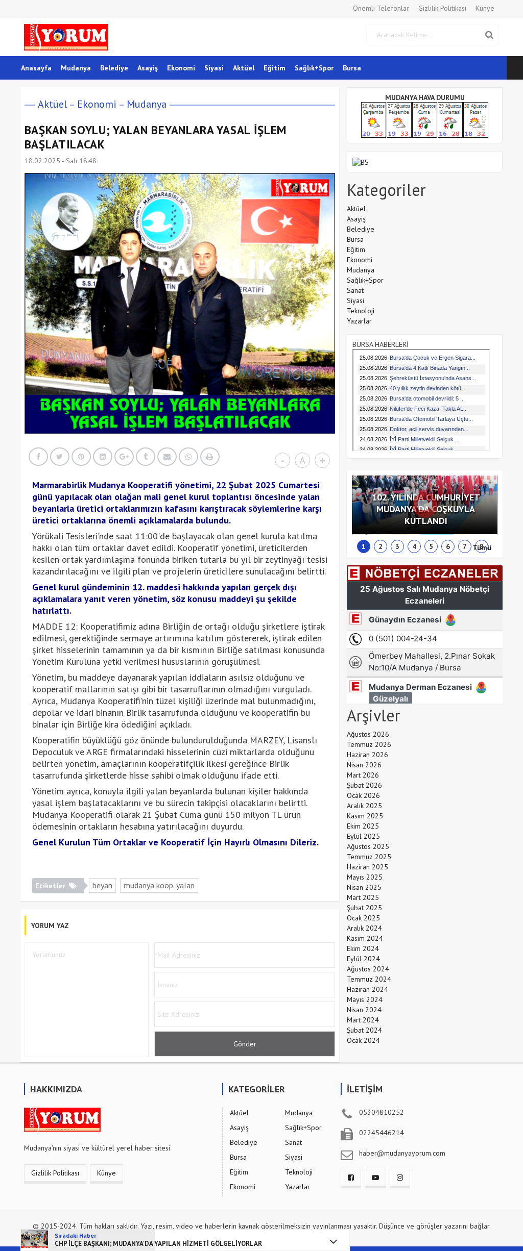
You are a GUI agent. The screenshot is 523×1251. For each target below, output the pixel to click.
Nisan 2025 (364, 887)
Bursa (352, 67)
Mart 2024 (363, 1019)
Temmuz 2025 (369, 856)
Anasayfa (36, 67)
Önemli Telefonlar (381, 8)
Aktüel (243, 67)
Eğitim (275, 67)
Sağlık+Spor (314, 67)
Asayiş (147, 67)
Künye (485, 8)
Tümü (481, 547)
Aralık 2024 (364, 928)
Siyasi (214, 67)
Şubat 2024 (364, 1030)
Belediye (114, 67)
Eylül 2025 (363, 836)
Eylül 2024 (363, 958)
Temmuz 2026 (369, 744)
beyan (102, 885)
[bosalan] (360, 161)
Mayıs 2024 (365, 999)
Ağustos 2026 (368, 734)
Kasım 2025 (365, 815)
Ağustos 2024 (368, 968)
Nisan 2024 (364, 1009)
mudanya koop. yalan (159, 885)
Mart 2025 (363, 897)
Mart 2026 (363, 775)
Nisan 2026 (364, 764)
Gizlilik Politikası (442, 8)
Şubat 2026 (364, 785)
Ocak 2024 (363, 1040)
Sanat (355, 290)
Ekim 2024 (363, 948)
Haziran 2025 (367, 866)
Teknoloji (360, 310)
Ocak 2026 (363, 795)
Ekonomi (181, 67)
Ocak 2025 (363, 917)
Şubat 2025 (364, 907)
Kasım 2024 (365, 938)
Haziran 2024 (367, 989)
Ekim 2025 (363, 826)
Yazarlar (359, 321)
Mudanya (76, 67)
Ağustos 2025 (368, 846)
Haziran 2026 (367, 754)
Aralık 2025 (364, 805)
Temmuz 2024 (369, 979)
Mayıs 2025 (365, 877)
